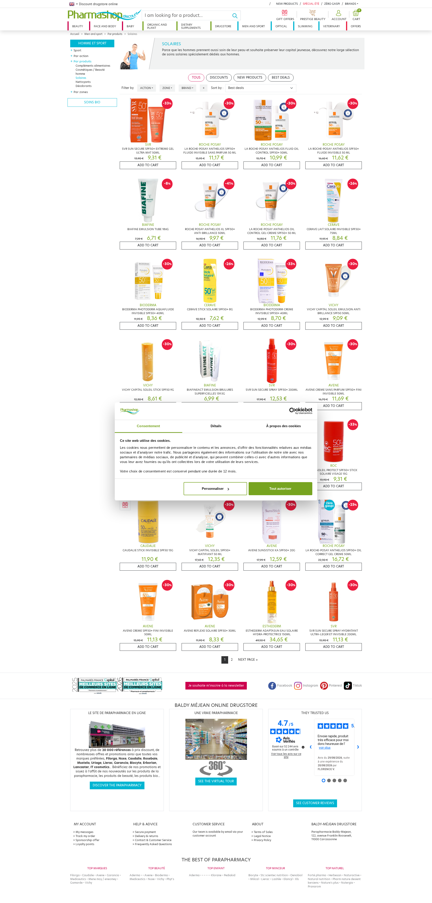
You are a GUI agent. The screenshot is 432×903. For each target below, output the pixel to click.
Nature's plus (330, 883)
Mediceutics (78, 879)
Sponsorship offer (87, 840)
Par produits (115, 34)
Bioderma (161, 875)
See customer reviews (315, 803)
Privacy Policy (262, 840)
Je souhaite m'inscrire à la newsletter (216, 685)
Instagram (310, 685)
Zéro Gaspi (332, 4)
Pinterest (335, 685)
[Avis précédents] (310, 747)
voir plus (325, 747)
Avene (100, 875)
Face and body (105, 26)
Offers (356, 26)
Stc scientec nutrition (274, 875)
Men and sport (253, 26)
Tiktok (357, 685)
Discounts (219, 77)
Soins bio (92, 102)
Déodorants (84, 86)
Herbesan (334, 875)
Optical (281, 26)
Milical (254, 879)
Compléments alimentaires (93, 66)
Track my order (85, 836)
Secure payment (145, 832)
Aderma (135, 875)
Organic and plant (157, 26)
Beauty (77, 26)
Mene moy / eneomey (102, 879)
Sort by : (217, 88)
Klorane (216, 875)
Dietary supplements (191, 26)
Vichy (88, 883)
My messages (84, 832)
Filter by (128, 88)
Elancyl (288, 879)
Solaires (81, 78)
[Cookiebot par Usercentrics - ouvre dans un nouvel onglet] (292, 411)
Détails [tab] (216, 426)
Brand (186, 88)
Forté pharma (317, 875)
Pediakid (229, 875)
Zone (166, 88)
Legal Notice (262, 836)
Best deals (281, 77)
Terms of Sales (263, 832)
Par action (81, 56)
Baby (130, 26)
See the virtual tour (216, 781)
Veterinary (331, 26)
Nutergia (347, 883)
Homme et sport (92, 43)
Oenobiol (296, 875)
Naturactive (352, 875)
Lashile (276, 879)
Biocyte (253, 875)
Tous (196, 77)
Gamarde (76, 883)
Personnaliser (213, 488)
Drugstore (223, 26)
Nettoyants (83, 82)
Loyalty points (85, 844)
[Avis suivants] (358, 747)
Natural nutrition (319, 879)
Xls (297, 879)
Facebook (284, 685)
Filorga (75, 875)
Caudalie (88, 875)
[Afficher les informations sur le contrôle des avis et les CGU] (303, 747)
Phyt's (170, 879)
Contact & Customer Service (153, 840)
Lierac (265, 879)
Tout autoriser (280, 488)
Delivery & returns (146, 836)
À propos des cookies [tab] (283, 426)
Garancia (113, 875)
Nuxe (151, 879)
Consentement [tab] (148, 426)
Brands (350, 4)
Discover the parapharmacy (117, 785)
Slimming (305, 26)
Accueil (74, 34)
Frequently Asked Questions (153, 844)
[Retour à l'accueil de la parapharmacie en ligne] (105, 15)
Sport (77, 50)
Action (145, 88)
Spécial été (311, 4)
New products (287, 4)
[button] (338, 15)
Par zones (81, 92)
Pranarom (314, 886)
